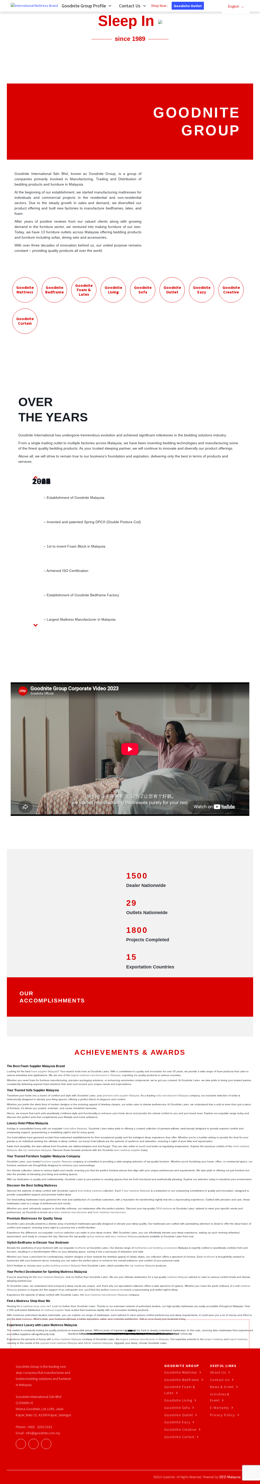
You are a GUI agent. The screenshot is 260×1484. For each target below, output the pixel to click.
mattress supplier (54, 1310)
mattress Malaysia (177, 1277)
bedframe (80, 1247)
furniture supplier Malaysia (56, 1161)
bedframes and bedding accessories (156, 1247)
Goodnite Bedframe (181, 1379)
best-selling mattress (90, 1190)
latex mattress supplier (127, 1150)
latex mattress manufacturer (70, 1212)
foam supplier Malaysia (44, 1071)
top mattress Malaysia (142, 1265)
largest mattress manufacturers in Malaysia (96, 1075)
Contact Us (220, 1379)
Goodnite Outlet (188, 6)
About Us (218, 1372)
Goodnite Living (178, 1400)
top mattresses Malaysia (37, 1150)
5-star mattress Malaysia (136, 1190)
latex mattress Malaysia (124, 1236)
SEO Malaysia (229, 1477)
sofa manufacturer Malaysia (172, 1095)
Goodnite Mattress (180, 1372)
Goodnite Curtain (179, 1436)
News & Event (222, 1386)
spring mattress (96, 1236)
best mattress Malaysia (51, 1277)
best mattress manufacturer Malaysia (106, 1294)
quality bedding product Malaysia (61, 1265)
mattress (58, 1232)
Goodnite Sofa (177, 1407)
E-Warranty (219, 1407)
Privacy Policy (222, 1415)
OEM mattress (164, 1208)
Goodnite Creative (180, 1429)
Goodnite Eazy (177, 1422)
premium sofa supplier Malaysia (121, 1095)
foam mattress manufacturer (109, 1212)
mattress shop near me (36, 1306)
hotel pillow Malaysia (75, 1128)
